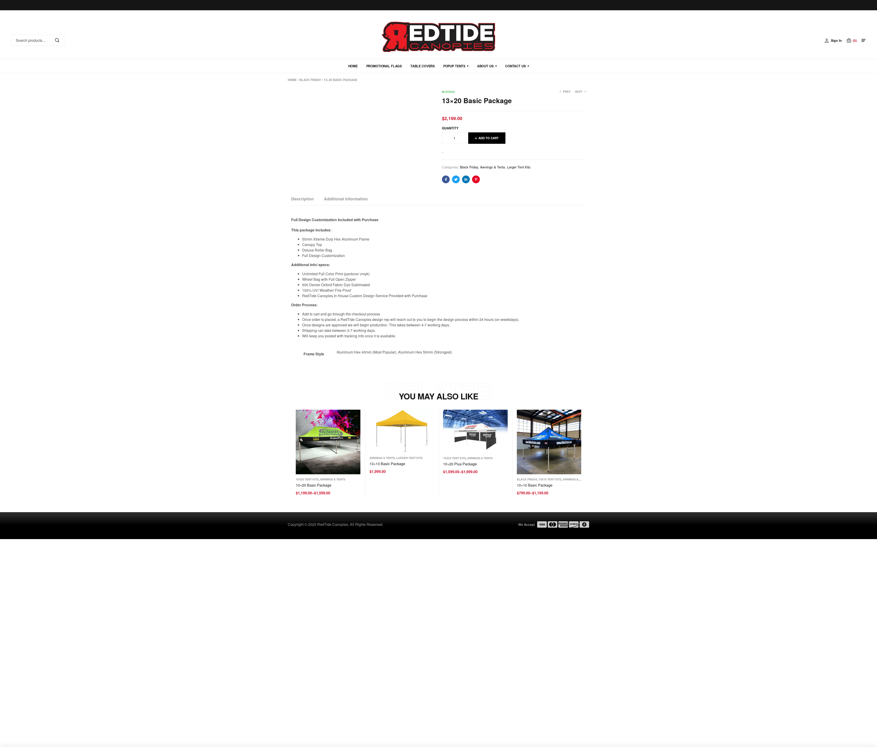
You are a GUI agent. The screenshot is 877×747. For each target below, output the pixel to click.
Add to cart (488, 138)
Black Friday (310, 80)
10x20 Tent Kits (307, 479)
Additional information (346, 199)
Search (59, 40)
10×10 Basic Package (534, 485)
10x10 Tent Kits (550, 479)
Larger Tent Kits (519, 167)
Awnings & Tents (492, 167)
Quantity (450, 128)
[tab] (302, 199)
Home (292, 80)
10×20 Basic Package (313, 485)
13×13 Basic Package (387, 463)
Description (302, 199)
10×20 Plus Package (460, 464)
